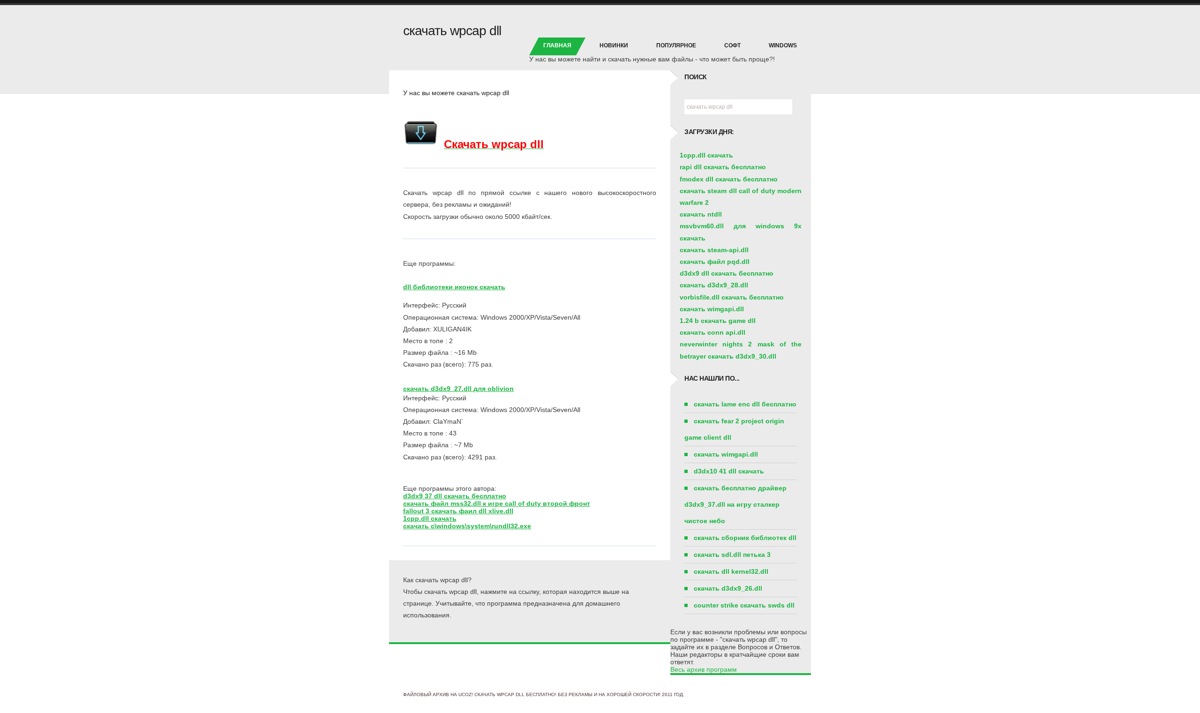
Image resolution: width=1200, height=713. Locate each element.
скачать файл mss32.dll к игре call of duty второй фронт (496, 503)
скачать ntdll (701, 214)
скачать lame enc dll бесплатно (745, 404)
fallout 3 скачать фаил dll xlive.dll (458, 511)
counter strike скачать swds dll (744, 605)
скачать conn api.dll (712, 332)
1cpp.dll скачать (430, 518)
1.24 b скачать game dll (718, 320)
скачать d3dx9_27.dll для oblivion (458, 388)
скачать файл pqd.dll (715, 261)
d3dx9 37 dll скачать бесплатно (454, 496)
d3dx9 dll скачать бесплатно (726, 273)
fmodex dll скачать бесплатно (729, 179)
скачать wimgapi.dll (712, 309)
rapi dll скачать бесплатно (723, 167)
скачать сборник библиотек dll (745, 537)
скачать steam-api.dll (714, 250)
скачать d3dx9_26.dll (728, 588)
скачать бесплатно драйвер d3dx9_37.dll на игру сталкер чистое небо (735, 504)
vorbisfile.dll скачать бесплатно (732, 297)
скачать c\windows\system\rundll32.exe (467, 526)
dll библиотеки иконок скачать (454, 287)
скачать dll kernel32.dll (731, 571)
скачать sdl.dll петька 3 (732, 554)
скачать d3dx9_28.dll (714, 285)
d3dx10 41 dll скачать (729, 471)
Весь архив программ (703, 669)
